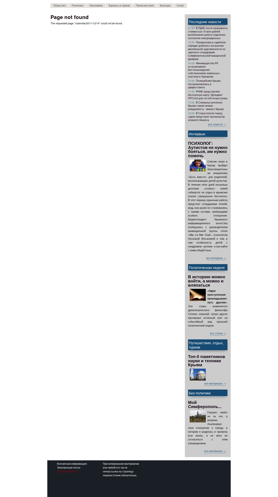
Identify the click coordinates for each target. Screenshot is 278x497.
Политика (77, 5)
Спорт (180, 5)
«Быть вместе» (197, 177)
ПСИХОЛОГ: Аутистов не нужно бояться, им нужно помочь (207, 149)
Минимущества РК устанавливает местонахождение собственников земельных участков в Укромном (204, 69)
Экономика (95, 5)
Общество (59, 5)
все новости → (217, 124)
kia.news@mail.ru (67, 471)
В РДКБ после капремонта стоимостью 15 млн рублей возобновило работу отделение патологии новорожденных (207, 33)
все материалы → (215, 383)
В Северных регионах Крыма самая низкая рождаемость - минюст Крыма (206, 106)
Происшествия (145, 5)
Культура (165, 5)
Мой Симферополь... (205, 404)
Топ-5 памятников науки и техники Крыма (206, 360)
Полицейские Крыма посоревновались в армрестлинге (204, 84)
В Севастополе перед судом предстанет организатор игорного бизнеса (206, 116)
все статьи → (218, 333)
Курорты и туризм (119, 5)
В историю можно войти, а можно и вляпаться (206, 281)
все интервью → (216, 258)
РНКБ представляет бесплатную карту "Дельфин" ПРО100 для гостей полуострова (207, 95)
